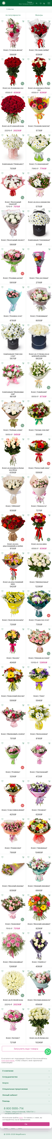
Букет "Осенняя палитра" (39, 126)
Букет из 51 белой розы (13, 1000)
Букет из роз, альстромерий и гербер (13, 545)
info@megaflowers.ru (13, 1114)
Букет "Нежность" (39, 506)
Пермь (29, 2)
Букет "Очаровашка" (39, 316)
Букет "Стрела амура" (13, 50)
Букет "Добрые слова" (12, 430)
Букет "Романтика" (13, 848)
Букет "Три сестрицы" (39, 278)
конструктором (8, 1060)
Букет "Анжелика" (13, 924)
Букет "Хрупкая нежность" (39, 1000)
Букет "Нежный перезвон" (39, 886)
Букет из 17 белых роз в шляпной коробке (39, 355)
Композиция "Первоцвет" (13, 164)
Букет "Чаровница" (39, 848)
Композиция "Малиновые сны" (13, 393)
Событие (10, 9)
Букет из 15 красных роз (13, 88)
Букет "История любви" (39, 50)
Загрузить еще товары (26, 1048)
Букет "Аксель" (13, 658)
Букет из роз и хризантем (39, 202)
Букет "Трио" (39, 696)
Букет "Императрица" (39, 582)
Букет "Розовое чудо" (13, 316)
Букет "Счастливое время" (13, 810)
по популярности (13, 15)
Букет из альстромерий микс (13, 583)
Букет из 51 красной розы (13, 126)
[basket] (44, 3)
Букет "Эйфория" (13, 506)
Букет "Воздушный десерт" (13, 240)
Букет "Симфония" (39, 392)
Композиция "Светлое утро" (13, 355)
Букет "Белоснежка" (39, 734)
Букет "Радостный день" (39, 468)
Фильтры (39, 15)
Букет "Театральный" (39, 772)
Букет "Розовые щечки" (13, 278)
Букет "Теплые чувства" (39, 430)
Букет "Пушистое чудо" (39, 620)
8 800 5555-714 (13, 1108)
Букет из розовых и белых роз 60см (13, 469)
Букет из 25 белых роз (39, 1038)
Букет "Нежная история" (39, 658)
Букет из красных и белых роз (39, 89)
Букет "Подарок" (39, 810)
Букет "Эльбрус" (39, 962)
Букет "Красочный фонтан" (13, 696)
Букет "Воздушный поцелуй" (13, 203)
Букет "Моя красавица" (13, 962)
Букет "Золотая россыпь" (13, 620)
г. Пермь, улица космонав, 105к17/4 (18, 1112)
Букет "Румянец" (13, 772)
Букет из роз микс (39, 544)
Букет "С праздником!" (39, 164)
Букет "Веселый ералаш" (13, 886)
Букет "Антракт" (13, 1038)
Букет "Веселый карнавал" (39, 924)
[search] (36, 3)
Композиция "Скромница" (39, 240)
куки (21, 1118)
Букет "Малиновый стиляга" (13, 734)
